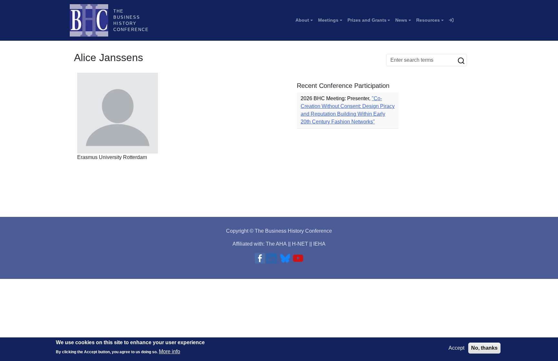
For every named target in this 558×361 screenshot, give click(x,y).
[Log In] (451, 20)
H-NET (300, 244)
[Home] (91, 20)
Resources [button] (428, 20)
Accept (456, 348)
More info (169, 351)
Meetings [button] (328, 20)
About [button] (302, 20)
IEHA (319, 244)
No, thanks (484, 348)
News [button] (401, 20)
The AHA (276, 244)
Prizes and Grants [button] (367, 20)
